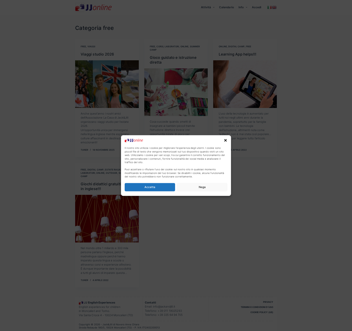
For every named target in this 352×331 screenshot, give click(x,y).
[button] (225, 140)
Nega (202, 187)
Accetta (149, 187)
